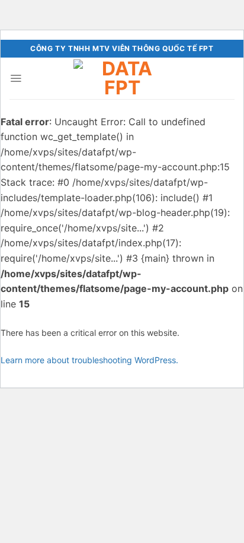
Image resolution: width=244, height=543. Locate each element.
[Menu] (15, 78)
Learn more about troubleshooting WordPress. (89, 360)
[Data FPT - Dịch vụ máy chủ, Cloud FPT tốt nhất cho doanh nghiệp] (122, 78)
